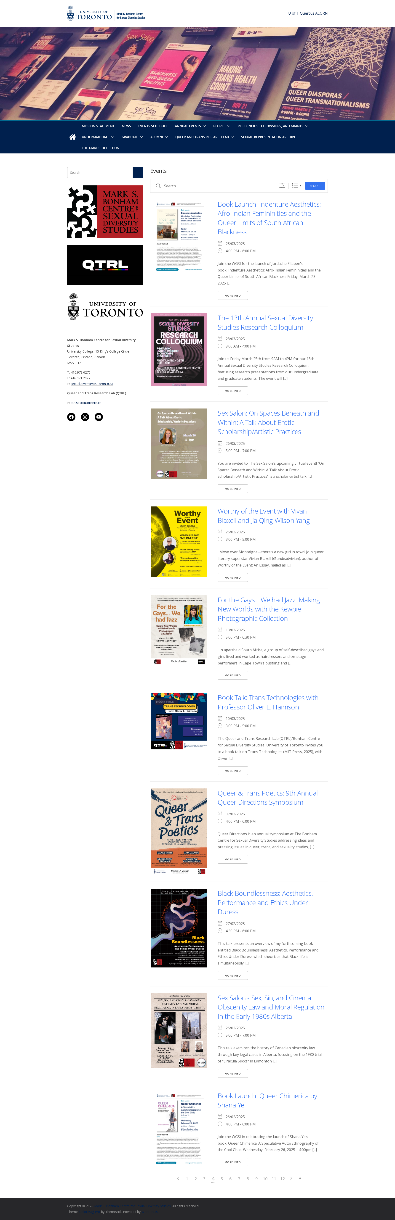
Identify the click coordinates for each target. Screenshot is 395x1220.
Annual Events (188, 126)
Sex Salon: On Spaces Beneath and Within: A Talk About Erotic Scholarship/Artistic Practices (268, 422)
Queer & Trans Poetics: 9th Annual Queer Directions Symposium (268, 797)
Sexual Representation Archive (268, 137)
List (295, 186)
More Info (233, 295)
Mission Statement (98, 126)
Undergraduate (95, 137)
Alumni (156, 137)
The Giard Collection (100, 148)
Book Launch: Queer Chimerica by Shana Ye (267, 1100)
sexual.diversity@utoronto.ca (92, 384)
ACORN (321, 13)
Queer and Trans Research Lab (202, 137)
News (126, 126)
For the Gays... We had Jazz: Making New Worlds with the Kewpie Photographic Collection (269, 609)
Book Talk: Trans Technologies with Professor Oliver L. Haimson (268, 702)
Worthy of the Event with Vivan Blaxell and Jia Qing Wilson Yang (264, 515)
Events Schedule (153, 126)
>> (300, 1178)
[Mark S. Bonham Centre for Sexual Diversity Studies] (72, 137)
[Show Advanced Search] (282, 186)
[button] (203, 126)
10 (265, 1178)
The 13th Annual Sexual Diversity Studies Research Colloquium (265, 322)
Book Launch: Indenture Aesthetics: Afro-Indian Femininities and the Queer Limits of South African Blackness (269, 218)
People (219, 126)
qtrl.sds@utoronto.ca (86, 403)
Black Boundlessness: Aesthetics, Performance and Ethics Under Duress (265, 902)
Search (315, 186)
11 (274, 1178)
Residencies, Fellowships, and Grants (270, 126)
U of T (293, 13)
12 (282, 1178)
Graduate (130, 137)
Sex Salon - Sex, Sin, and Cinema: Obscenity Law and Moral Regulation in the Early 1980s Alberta (271, 1007)
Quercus (307, 13)
